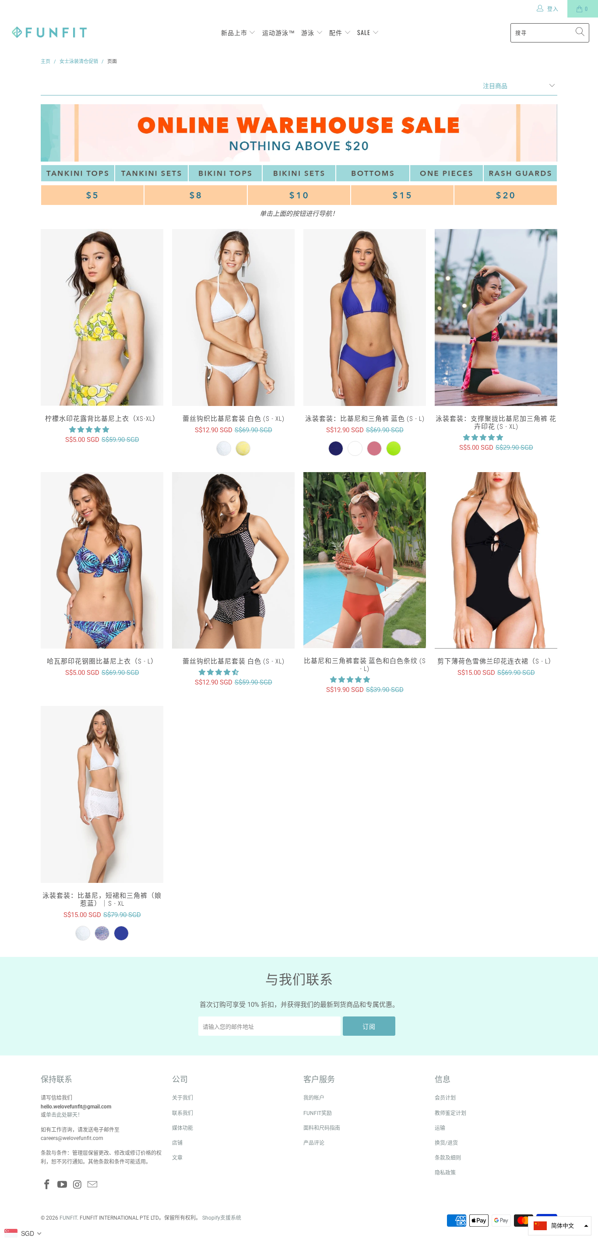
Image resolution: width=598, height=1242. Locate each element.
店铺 (177, 1143)
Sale (364, 32)
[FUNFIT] (49, 32)
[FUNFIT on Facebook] (47, 1185)
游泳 (308, 32)
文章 (177, 1158)
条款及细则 (448, 1158)
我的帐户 (313, 1098)
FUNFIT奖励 (317, 1113)
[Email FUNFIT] (92, 1185)
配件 (336, 32)
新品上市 (235, 32)
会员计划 (445, 1098)
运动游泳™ (278, 32)
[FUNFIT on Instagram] (77, 1185)
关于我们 (182, 1098)
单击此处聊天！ (64, 1115)
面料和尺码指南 (321, 1128)
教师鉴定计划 (450, 1113)
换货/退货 (446, 1143)
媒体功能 (182, 1128)
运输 (440, 1128)
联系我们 (182, 1113)
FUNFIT (68, 1218)
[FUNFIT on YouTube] (62, 1185)
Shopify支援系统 (221, 1218)
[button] (89, 430)
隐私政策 (445, 1173)
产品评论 (313, 1143)
